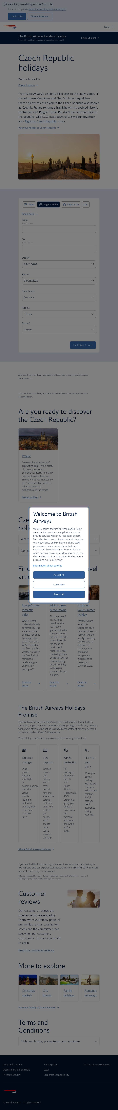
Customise (59, 584)
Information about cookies (47, 565)
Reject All (59, 594)
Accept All (59, 574)
